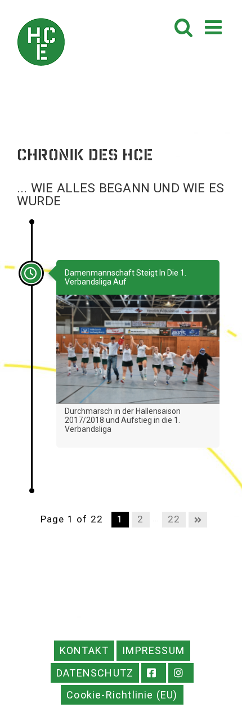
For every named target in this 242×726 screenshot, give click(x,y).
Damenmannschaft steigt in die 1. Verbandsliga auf (125, 277)
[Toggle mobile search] (184, 27)
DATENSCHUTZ (94, 673)
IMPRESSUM (153, 650)
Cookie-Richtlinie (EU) (121, 695)
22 (174, 519)
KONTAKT (84, 650)
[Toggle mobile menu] (215, 27)
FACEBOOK (153, 673)
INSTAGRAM (181, 673)
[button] (20, 706)
